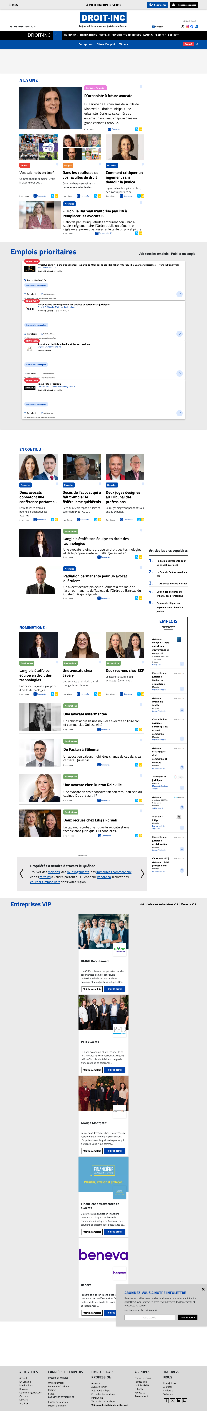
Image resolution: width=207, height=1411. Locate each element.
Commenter (116, 129)
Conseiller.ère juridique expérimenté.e (159, 840)
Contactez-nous (143, 1378)
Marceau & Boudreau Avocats (160, 787)
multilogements (78, 871)
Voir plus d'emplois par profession (109, 1405)
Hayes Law (156, 664)
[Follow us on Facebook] (192, 26)
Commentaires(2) (105, 233)
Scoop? (188, 44)
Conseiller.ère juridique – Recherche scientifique (159, 678)
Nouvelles (112, 165)
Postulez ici (32, 294)
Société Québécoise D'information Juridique (56, 307)
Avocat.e (156, 797)
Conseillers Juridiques (126, 35)
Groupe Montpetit (158, 689)
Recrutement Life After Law (158, 827)
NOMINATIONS (32, 627)
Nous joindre (104, 5)
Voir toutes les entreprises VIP (159, 904)
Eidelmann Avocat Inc (47, 267)
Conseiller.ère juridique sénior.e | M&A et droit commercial (160, 726)
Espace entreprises (187, 4)
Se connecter (160, 4)
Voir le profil (115, 989)
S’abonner (168, 1394)
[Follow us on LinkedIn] (196, 26)
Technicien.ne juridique (159, 778)
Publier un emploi (57, 1405)
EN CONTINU (30, 449)
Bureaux (104, 35)
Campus (148, 35)
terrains (45, 876)
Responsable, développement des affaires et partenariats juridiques (74, 304)
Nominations (88, 35)
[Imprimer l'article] (140, 129)
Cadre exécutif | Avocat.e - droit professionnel (160, 861)
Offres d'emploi (106, 44)
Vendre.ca (104, 876)
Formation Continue (58, 1386)
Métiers (123, 44)
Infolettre (159, 26)
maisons (54, 871)
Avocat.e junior (99, 1387)
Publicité (116, 5)
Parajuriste (97, 1397)
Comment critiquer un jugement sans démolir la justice (170, 607)
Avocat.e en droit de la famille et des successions (64, 344)
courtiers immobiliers (45, 881)
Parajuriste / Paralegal (49, 383)
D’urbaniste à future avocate (172, 583)
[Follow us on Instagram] (187, 26)
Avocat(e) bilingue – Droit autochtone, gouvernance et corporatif (160, 646)
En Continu (71, 35)
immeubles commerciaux (114, 871)
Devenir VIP (188, 904)
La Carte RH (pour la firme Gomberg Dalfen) (56, 386)
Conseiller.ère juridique (103, 1394)
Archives (173, 35)
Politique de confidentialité (142, 1383)
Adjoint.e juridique (100, 1390)
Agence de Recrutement (141, 1394)
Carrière (160, 35)
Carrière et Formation (95, 87)
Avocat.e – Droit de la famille (158, 701)
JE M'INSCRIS (188, 1317)
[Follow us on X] (183, 26)
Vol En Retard (157, 808)
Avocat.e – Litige (158, 818)
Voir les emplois (92, 989)
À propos (91, 5)
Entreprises (86, 44)
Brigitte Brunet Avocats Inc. (49, 346)
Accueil (23, 1378)
